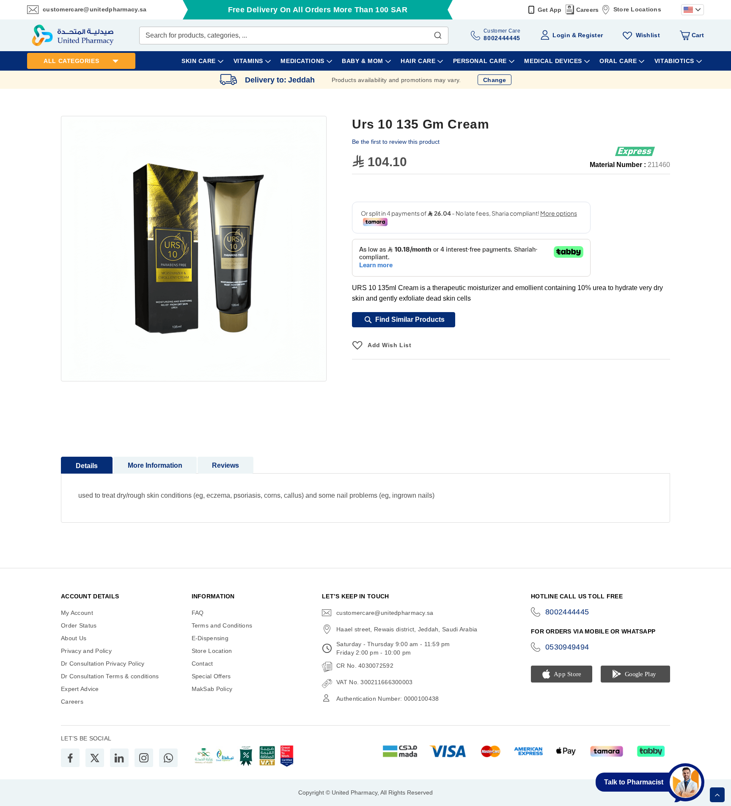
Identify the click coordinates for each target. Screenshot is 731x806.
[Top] (717, 794)
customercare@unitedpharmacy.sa (94, 9)
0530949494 (567, 647)
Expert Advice (80, 688)
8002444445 (567, 612)
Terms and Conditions (222, 625)
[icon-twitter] (94, 757)
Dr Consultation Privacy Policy (102, 663)
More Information (155, 465)
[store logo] (72, 35)
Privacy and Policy (86, 650)
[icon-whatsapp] (168, 757)
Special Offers (211, 676)
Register (590, 35)
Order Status (78, 625)
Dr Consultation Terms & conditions (110, 676)
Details (87, 465)
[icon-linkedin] (119, 757)
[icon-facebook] (70, 757)
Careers (587, 9)
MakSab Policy (212, 688)
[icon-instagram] (144, 757)
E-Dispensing (210, 638)
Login (561, 35)
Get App (550, 9)
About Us (73, 638)
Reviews (225, 465)
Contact (202, 663)
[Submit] (437, 33)
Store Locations (637, 9)
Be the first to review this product (396, 141)
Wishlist (648, 35)
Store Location (212, 650)
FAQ (198, 612)
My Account (77, 612)
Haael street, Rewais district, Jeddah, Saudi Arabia (406, 629)
